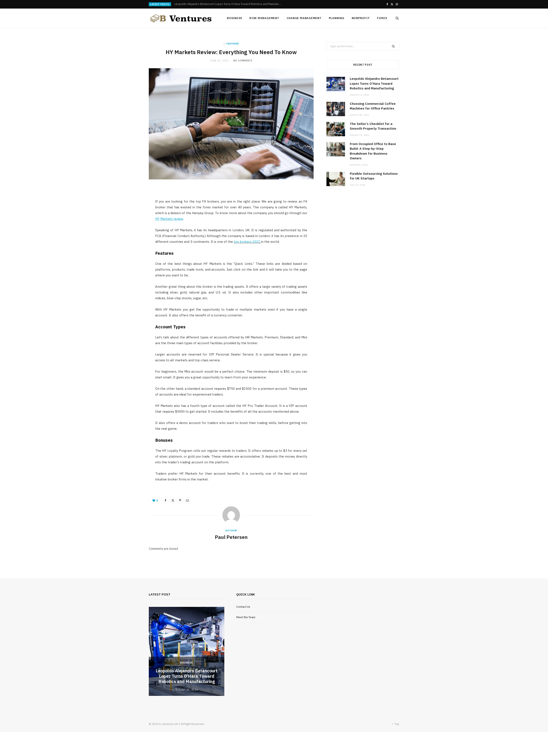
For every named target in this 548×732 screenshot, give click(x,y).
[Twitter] (173, 500)
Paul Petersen (231, 537)
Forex (382, 18)
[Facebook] (165, 500)
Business (234, 18)
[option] (186, 651)
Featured (232, 43)
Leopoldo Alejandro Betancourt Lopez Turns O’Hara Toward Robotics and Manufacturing (374, 83)
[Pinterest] (180, 500)
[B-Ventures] (181, 18)
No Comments (242, 60)
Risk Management (264, 18)
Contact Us (243, 607)
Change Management (304, 18)
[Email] (187, 500)
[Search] (395, 18)
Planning (336, 18)
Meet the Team (245, 617)
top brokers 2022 (247, 242)
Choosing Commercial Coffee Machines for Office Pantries (211, 4)
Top (396, 724)
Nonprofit (361, 18)
